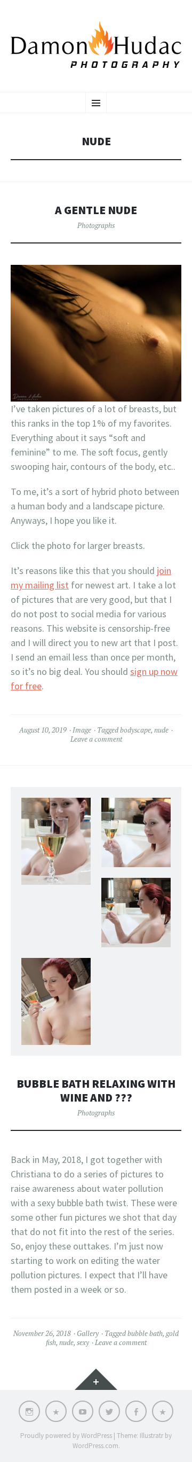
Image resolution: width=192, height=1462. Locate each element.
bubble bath (145, 1333)
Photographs (96, 225)
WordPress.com (95, 1445)
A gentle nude (96, 210)
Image (82, 730)
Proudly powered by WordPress (66, 1435)
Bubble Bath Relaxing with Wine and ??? (96, 1090)
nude (161, 730)
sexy (83, 1342)
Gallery (88, 1333)
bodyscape (135, 730)
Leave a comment (96, 739)
